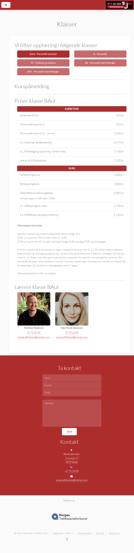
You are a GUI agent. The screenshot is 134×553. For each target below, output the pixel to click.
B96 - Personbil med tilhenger (43, 71)
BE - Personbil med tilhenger (100, 62)
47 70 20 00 (33, 332)
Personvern (114, 533)
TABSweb (57, 533)
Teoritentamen (85, 533)
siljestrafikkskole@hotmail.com (34, 337)
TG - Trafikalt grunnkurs (43, 62)
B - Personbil (100, 54)
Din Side (100, 533)
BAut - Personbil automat (43, 54)
